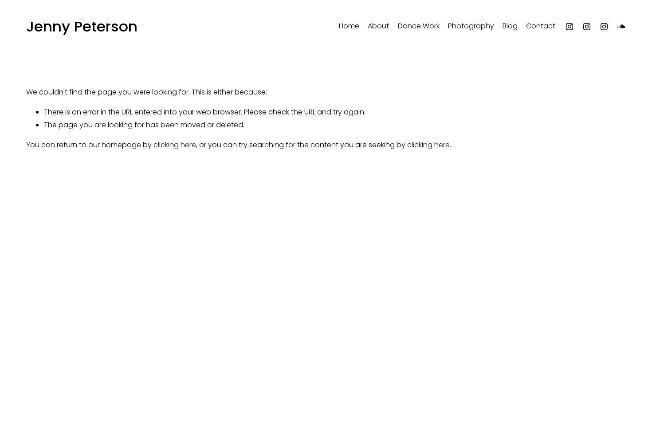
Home (349, 26)
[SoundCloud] (621, 26)
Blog (510, 26)
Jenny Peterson (81, 26)
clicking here (174, 145)
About (378, 26)
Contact (540, 26)
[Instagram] (569, 26)
